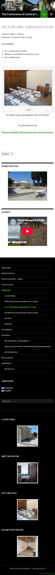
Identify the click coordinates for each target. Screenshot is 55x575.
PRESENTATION (8, 273)
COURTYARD (10, 296)
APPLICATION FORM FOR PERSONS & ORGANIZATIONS (27, 346)
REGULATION (7, 358)
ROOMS (8, 318)
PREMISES (6, 290)
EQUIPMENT (7, 329)
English (7, 390)
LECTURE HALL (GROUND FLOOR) (20, 307)
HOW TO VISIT (7, 284)
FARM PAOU (7, 363)
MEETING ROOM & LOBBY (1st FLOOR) (21, 301)
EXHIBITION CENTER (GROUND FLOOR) (21, 313)
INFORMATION (11, 352)
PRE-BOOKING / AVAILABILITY (17, 341)
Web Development (47, 573)
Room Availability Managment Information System (27, 132)
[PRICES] (8, 324)
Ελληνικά (8, 388)
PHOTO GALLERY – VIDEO (12, 279)
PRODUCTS (9, 369)
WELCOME (6, 268)
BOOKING (6, 335)
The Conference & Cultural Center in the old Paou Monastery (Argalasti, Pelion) (21, 14)
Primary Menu (51, 14)
